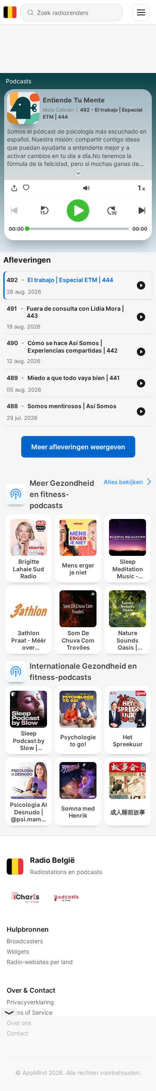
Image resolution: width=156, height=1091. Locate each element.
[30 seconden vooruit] (112, 210)
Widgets (18, 951)
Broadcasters (25, 941)
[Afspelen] (78, 210)
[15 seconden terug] (44, 210)
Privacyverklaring (30, 1002)
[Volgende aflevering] (140, 210)
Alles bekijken (123, 481)
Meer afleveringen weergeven (78, 447)
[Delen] (15, 188)
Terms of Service (29, 1012)
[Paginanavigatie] (141, 12)
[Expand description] (78, 173)
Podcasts (18, 81)
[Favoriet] (26, 188)
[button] (86, 188)
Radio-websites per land (40, 961)
